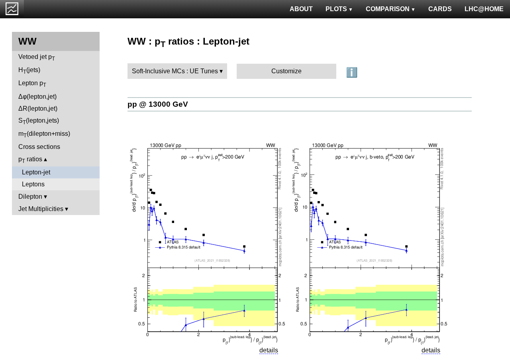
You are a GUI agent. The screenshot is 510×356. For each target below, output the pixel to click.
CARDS (440, 9)
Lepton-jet (36, 172)
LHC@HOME (484, 9)
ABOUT (301, 9)
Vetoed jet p (36, 57)
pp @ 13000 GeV (158, 104)
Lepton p (32, 84)
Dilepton (30, 196)
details (268, 350)
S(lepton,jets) (38, 121)
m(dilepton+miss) (44, 134)
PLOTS (336, 9)
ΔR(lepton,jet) (37, 108)
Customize (286, 71)
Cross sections (39, 146)
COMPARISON (388, 9)
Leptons (33, 184)
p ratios (30, 160)
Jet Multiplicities (40, 208)
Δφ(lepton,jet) (37, 96)
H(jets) (29, 71)
